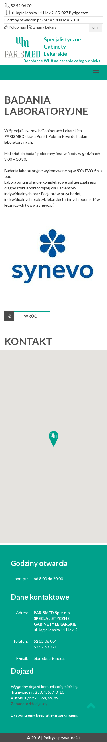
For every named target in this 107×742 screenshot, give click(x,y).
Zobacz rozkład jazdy (29, 703)
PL (99, 27)
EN (92, 27)
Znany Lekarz (44, 27)
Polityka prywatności (61, 737)
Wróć (30, 316)
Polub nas (17, 27)
